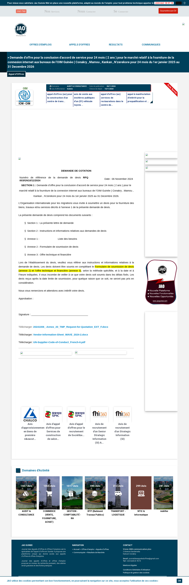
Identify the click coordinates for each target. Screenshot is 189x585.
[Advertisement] (99, 131)
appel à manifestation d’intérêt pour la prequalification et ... (139, 98)
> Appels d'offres (102, 549)
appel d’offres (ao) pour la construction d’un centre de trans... (59, 98)
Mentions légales (130, 565)
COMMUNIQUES (151, 44)
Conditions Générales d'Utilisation (136, 570)
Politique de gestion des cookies (136, 573)
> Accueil (76, 549)
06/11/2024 (111, 86)
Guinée (70, 89)
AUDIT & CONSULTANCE (77, 86)
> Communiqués (78, 552)
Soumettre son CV (168, 11)
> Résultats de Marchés (95, 552)
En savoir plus (166, 580)
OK (179, 580)
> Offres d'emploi (87, 549)
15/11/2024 (109, 89)
